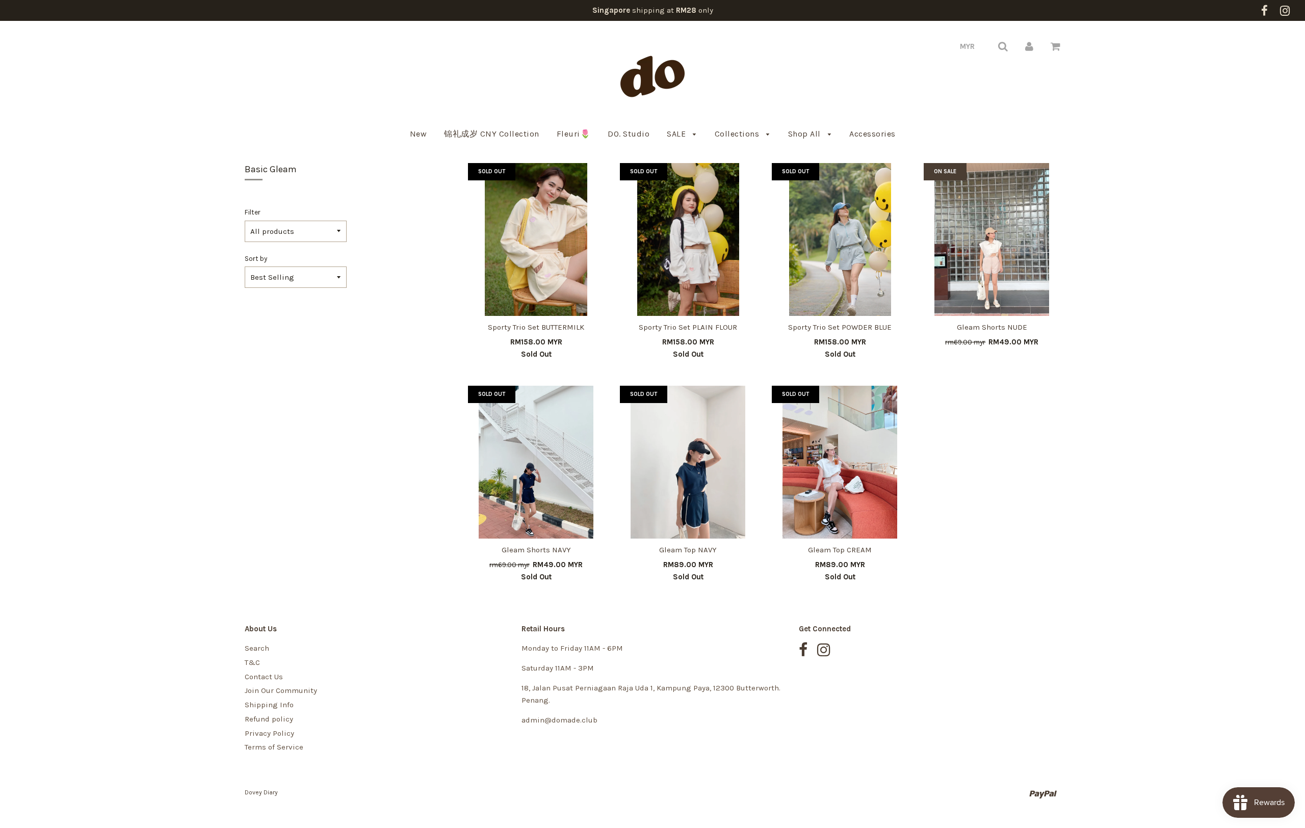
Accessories (872, 134)
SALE (677, 134)
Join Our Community (281, 690)
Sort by (256, 258)
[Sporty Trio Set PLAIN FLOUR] (688, 239)
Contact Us (264, 676)
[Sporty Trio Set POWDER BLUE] (840, 239)
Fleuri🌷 (574, 134)
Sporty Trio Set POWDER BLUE (840, 327)
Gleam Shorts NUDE (992, 327)
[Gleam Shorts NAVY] (536, 462)
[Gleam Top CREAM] (840, 462)
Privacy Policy (269, 733)
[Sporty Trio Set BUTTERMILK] (536, 239)
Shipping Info (269, 704)
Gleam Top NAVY (688, 549)
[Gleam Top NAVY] (688, 462)
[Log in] (1029, 46)
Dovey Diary (261, 792)
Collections (738, 134)
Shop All (805, 134)
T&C (252, 662)
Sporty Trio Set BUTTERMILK (536, 327)
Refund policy (269, 719)
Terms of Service (274, 747)
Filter (252, 212)
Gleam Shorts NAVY (536, 549)
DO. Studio (628, 134)
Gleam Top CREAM (840, 549)
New (418, 134)
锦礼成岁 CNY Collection (491, 134)
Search (257, 648)
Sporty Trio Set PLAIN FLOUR (688, 327)
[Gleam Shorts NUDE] (992, 239)
